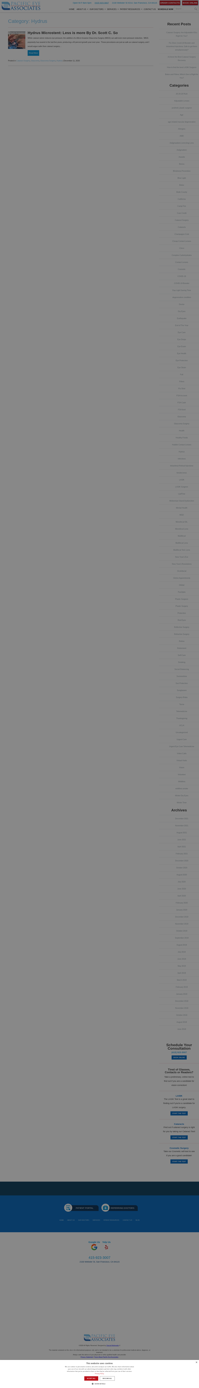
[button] (99, 1383)
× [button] (196, 1362)
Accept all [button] (91, 1378)
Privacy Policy (99, 1374)
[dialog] (99, 1374)
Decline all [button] (107, 1378)
